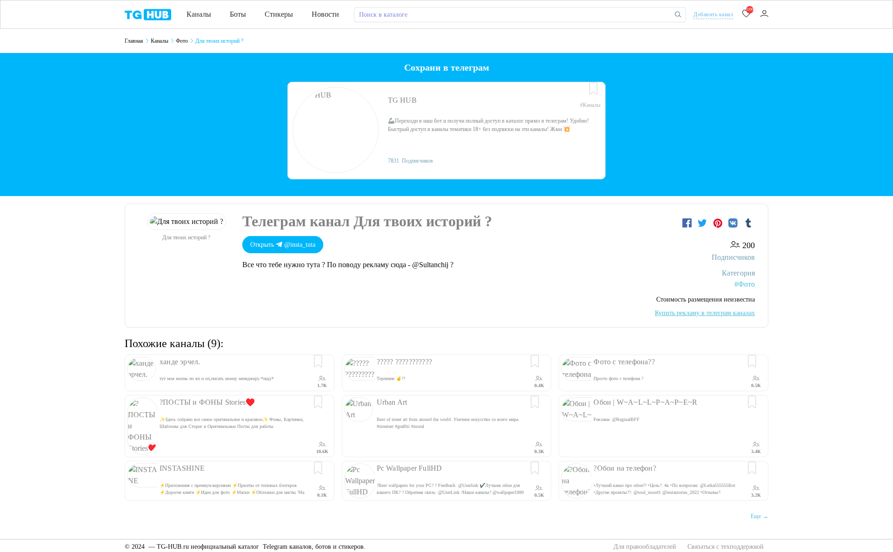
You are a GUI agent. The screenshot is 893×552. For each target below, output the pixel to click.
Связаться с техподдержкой (725, 546)
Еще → (759, 516)
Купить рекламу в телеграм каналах (705, 312)
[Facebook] (688, 223)
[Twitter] (703, 223)
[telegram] (148, 14)
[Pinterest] (719, 223)
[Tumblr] (748, 223)
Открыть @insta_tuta (282, 244)
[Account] (764, 14)
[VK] (734, 223)
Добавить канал (713, 14)
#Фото (744, 284)
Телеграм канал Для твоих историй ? (367, 221)
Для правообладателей (645, 546)
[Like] (593, 89)
